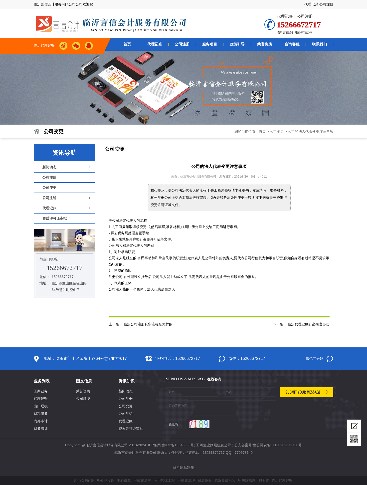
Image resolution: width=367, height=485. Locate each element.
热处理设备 (105, 481)
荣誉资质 (83, 391)
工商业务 (41, 391)
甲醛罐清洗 (142, 481)
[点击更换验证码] (199, 424)
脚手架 (263, 481)
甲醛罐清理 (186, 481)
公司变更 (277, 131)
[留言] (354, 426)
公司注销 (126, 414)
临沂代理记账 (83, 481)
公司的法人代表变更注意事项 (310, 131)
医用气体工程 (164, 481)
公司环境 (83, 399)
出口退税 (41, 406)
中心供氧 (124, 481)
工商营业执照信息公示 (213, 445)
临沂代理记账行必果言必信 (309, 324)
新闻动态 (126, 391)
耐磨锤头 (205, 481)
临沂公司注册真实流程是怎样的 (148, 324)
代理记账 (311, 4)
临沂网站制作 (183, 468)
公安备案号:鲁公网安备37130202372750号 (268, 445)
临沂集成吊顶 (224, 481)
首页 (262, 131)
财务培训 (41, 429)
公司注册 (326, 4)
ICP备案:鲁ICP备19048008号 (170, 445)
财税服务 (41, 414)
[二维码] (354, 439)
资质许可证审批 (131, 429)
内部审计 (41, 421)
